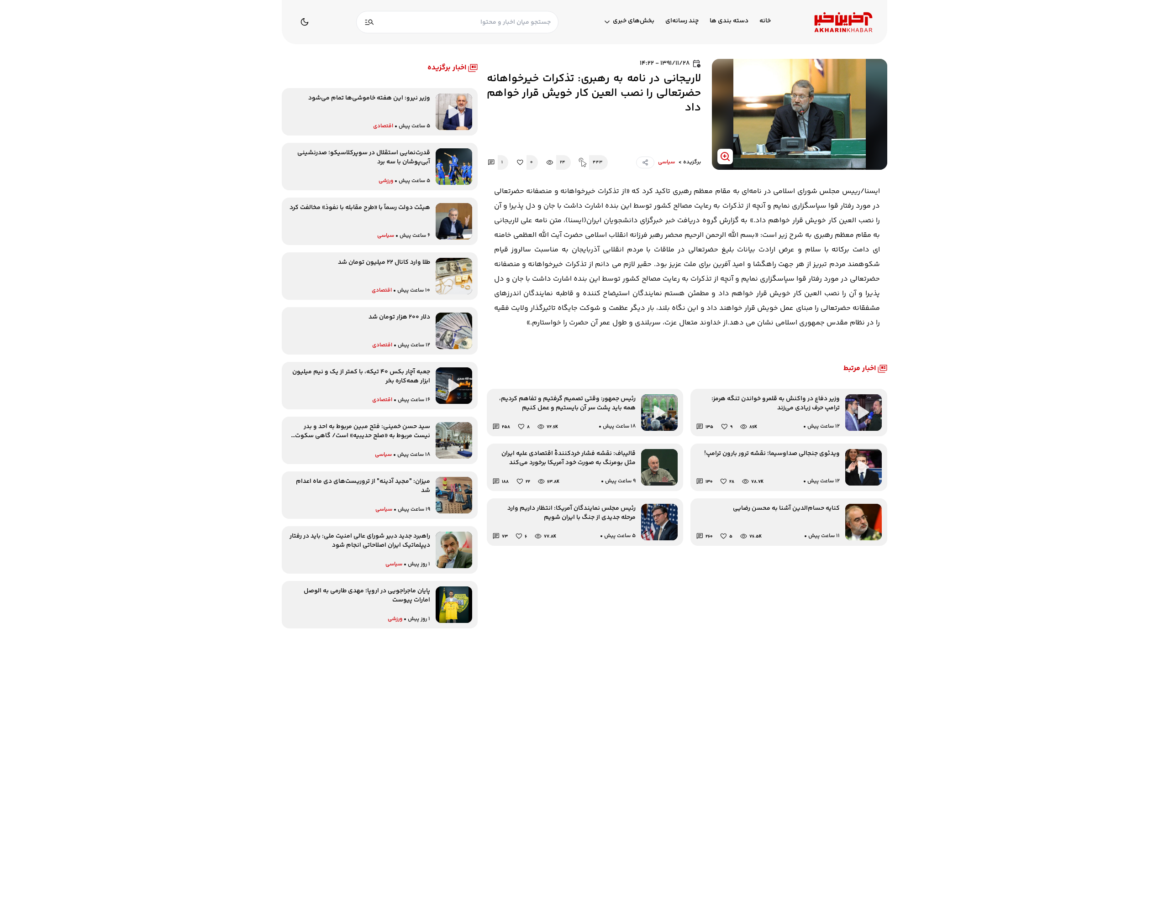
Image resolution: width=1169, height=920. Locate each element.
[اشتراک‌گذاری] (645, 162)
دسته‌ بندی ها (729, 21)
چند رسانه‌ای (682, 21)
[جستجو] (369, 22)
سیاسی (666, 162)
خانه (765, 21)
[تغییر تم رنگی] (304, 22)
